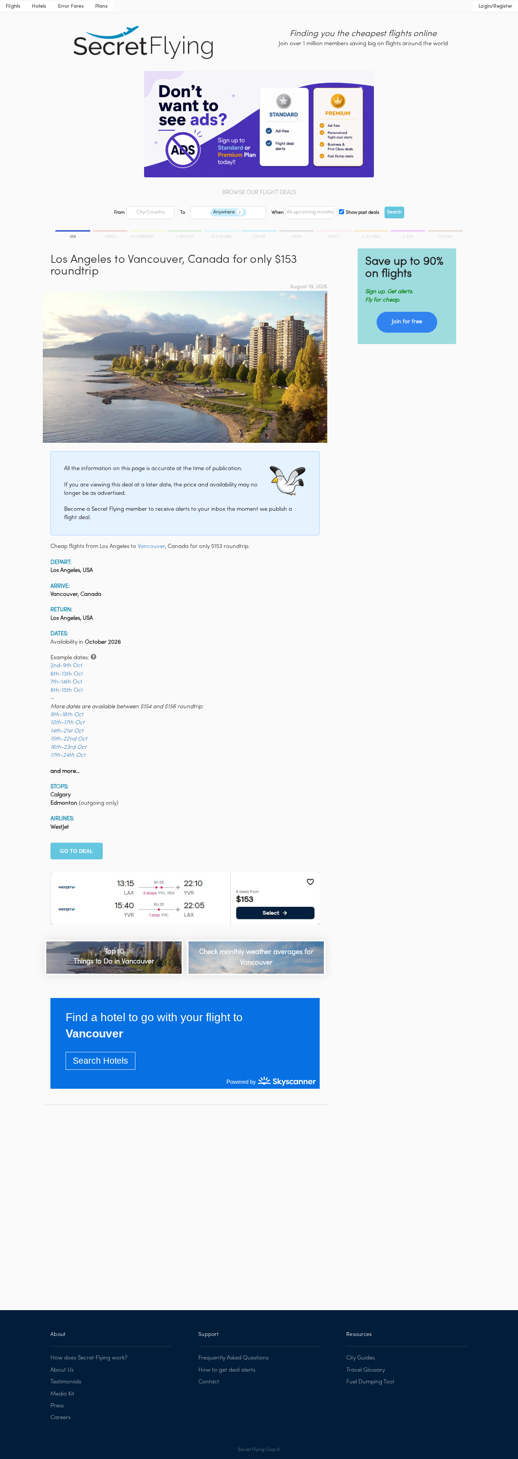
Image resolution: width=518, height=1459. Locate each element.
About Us (62, 1370)
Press (57, 1405)
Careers (60, 1417)
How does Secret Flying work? (88, 1358)
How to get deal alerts (226, 1370)
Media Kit (62, 1394)
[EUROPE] (259, 232)
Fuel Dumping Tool (370, 1382)
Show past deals (362, 212)
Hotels (39, 6)
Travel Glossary (365, 1370)
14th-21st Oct (66, 731)
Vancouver (151, 546)
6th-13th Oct (66, 674)
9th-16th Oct (66, 714)
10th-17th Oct (67, 722)
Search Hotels (100, 1061)
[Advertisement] (185, 1201)
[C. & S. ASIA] (371, 232)
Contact (208, 1382)
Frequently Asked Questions (233, 1358)
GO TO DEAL (76, 851)
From (119, 212)
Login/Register (495, 6)
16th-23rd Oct (68, 747)
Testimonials (65, 1382)
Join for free (407, 321)
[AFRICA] (334, 232)
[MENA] (297, 232)
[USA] (73, 232)
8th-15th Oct (66, 690)
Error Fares (71, 6)
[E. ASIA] (408, 232)
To (182, 212)
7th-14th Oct (66, 682)
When (278, 212)
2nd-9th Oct (66, 665)
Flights (13, 6)
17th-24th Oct (67, 755)
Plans (101, 6)
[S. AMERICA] (185, 232)
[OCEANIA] (444, 232)
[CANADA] (110, 232)
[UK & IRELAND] (222, 232)
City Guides (360, 1358)
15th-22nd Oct (68, 739)
